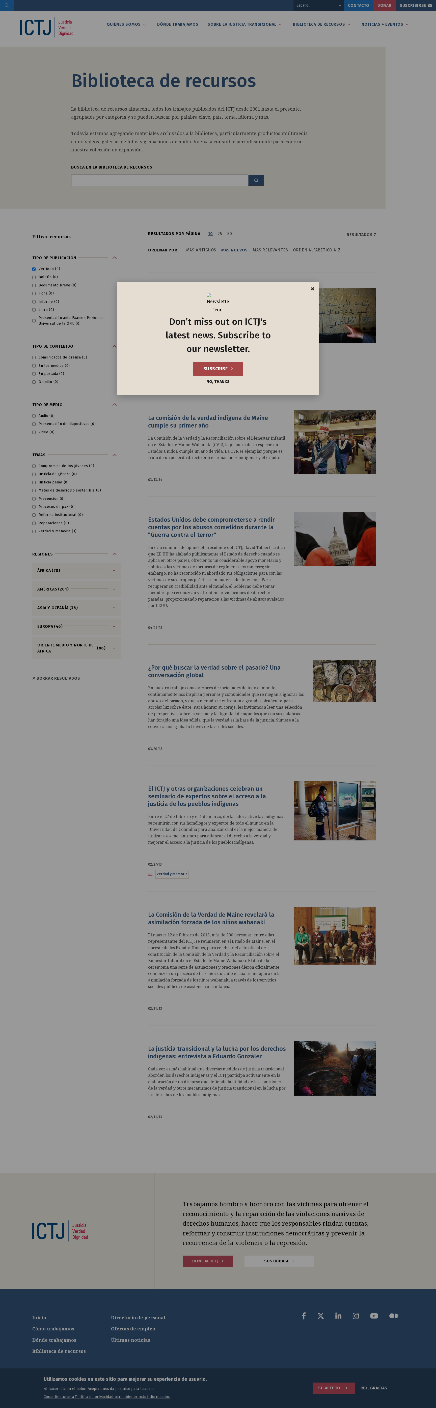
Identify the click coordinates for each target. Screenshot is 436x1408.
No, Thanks (218, 381)
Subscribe (216, 369)
